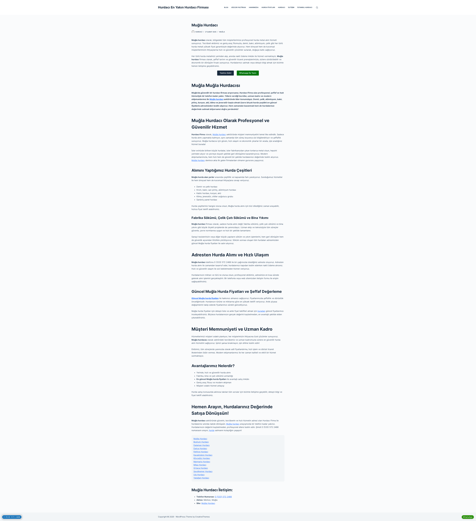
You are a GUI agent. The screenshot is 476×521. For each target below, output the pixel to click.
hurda (211, 430)
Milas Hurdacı (199, 465)
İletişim (291, 7)
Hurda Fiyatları (268, 7)
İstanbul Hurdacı (304, 7)
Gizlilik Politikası (238, 7)
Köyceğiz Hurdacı (201, 458)
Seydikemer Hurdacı (202, 471)
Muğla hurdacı (216, 99)
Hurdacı (281, 7)
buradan (261, 311)
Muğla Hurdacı (200, 438)
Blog (226, 7)
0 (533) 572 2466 (223, 496)
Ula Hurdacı (199, 474)
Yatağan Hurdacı (201, 478)
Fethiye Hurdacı (200, 451)
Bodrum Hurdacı (201, 442)
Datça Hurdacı (200, 448)
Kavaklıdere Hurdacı (202, 455)
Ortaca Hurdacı (200, 468)
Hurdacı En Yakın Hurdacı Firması (183, 7)
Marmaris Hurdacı (201, 461)
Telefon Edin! (225, 73)
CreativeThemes (202, 517)
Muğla (222, 32)
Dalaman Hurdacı (201, 445)
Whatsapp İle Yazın (247, 73)
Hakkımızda (253, 7)
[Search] (317, 7)
